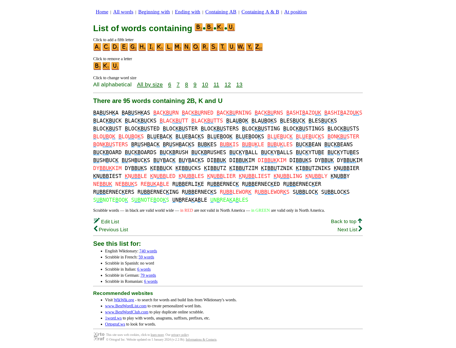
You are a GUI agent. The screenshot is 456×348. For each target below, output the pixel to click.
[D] (115, 50)
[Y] (250, 50)
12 (228, 84)
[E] (124, 50)
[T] (223, 50)
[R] (205, 50)
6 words (144, 269)
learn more (157, 335)
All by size (150, 84)
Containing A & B (260, 12)
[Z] (259, 50)
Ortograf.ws (115, 324)
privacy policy (180, 335)
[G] (133, 50)
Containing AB (220, 12)
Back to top (344, 221)
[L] (169, 50)
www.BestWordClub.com (126, 312)
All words (123, 12)
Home (102, 12)
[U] (232, 50)
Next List (348, 229)
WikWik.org (124, 300)
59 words (146, 257)
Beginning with (154, 12)
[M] (178, 50)
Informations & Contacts (201, 339)
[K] (160, 50)
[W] (241, 50)
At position (295, 12)
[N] (187, 50)
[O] (196, 50)
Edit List (109, 221)
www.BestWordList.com (125, 306)
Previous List (112, 229)
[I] (151, 50)
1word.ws (113, 318)
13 (239, 84)
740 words (148, 251)
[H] (142, 50)
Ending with (187, 12)
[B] (97, 69)
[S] (214, 50)
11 (216, 84)
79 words (148, 275)
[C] (106, 50)
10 (205, 84)
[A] (97, 50)
